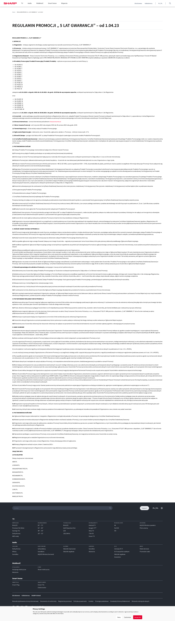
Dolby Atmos (16, 533)
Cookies (91, 601)
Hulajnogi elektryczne (19, 569)
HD (115, 531)
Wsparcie (64, 3)
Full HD (116, 528)
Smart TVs (41, 585)
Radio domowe (144, 549)
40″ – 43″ (40, 531)
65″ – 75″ (40, 525)
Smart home (52, 3)
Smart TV (92, 536)
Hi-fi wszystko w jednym (121, 551)
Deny (118, 617)
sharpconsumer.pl (55, 121)
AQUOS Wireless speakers (148, 525)
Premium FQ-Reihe (18, 528)
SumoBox (15, 554)
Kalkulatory (148, 3)
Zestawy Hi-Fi (118, 549)
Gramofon (117, 557)
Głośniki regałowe (68, 551)
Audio (30, 3)
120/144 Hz (66, 533)
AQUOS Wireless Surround (46, 554)
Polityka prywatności (80, 601)
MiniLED (14, 525)
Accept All (138, 617)
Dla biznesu (138, 3)
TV (22, 3)
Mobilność (39, 3)
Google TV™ (92, 528)
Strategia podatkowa (101, 601)
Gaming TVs (16, 531)
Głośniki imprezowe (69, 549)
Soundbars (41, 551)
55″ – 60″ (40, 528)
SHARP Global (36, 595)
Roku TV (91, 531)
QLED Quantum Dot (69, 528)
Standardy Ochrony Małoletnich (120, 601)
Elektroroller (42, 587)
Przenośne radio (145, 551)
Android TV (92, 525)
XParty (14, 551)
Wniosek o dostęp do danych (140, 601)
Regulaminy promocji (65, 601)
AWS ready (15, 536)
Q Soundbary (42, 549)
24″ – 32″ (40, 533)
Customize (127, 617)
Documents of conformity (48, 601)
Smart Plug (15, 585)
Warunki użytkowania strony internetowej (25, 601)
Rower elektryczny (43, 569)
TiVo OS (91, 533)
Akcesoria (92, 551)
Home (13, 12)
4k (115, 525)
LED (64, 531)
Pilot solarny (144, 528)
